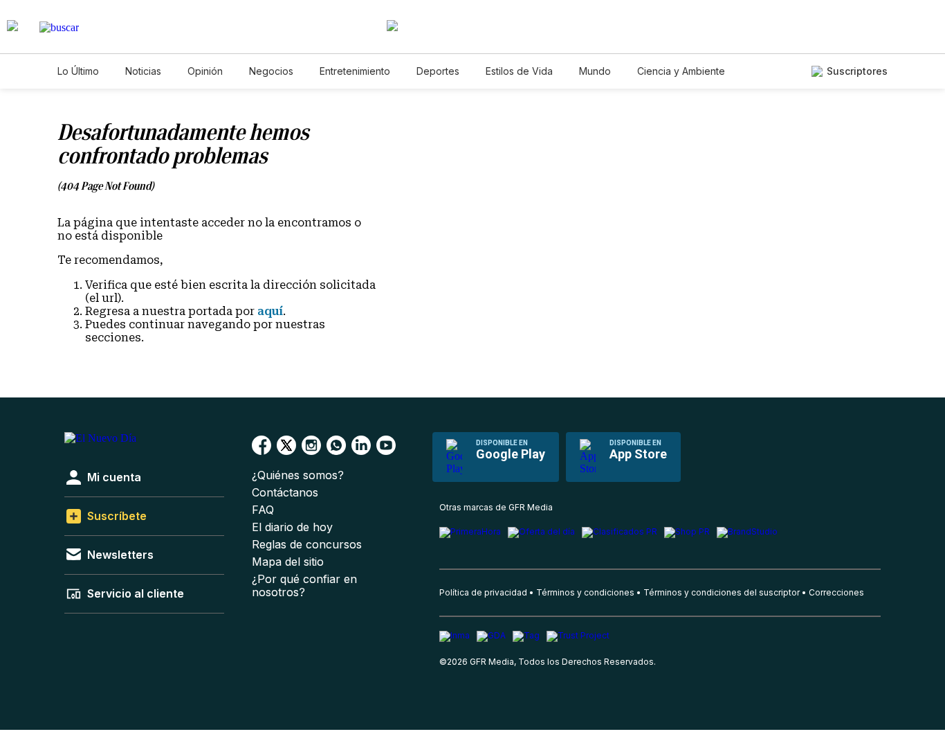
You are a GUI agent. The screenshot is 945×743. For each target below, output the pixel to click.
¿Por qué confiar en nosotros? (304, 586)
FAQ (263, 510)
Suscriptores (857, 71)
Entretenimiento (355, 71)
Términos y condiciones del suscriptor (721, 592)
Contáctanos (285, 492)
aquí (270, 311)
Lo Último (78, 71)
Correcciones (836, 592)
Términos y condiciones (585, 592)
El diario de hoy (292, 527)
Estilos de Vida (519, 71)
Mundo (595, 71)
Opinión (205, 71)
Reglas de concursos (307, 544)
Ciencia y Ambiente (681, 71)
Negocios (271, 71)
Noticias (143, 71)
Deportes (437, 71)
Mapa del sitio (288, 562)
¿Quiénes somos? (298, 475)
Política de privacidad (483, 592)
